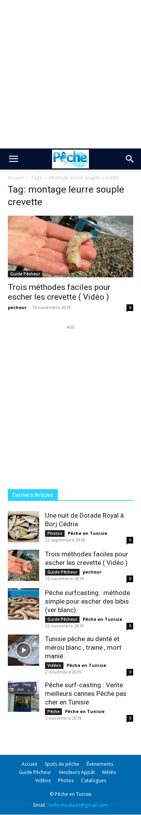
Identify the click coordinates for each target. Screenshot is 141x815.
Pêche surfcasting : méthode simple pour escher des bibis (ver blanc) (87, 601)
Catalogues (93, 780)
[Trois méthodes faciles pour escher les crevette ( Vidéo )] (70, 246)
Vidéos (54, 665)
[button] (13, 159)
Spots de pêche (62, 764)
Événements (100, 764)
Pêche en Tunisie (87, 533)
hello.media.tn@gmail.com (78, 805)
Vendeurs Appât (77, 772)
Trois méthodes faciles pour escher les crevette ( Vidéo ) (59, 292)
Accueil (16, 177)
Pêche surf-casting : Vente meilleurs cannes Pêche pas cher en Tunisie (86, 693)
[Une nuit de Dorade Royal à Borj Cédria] (23, 526)
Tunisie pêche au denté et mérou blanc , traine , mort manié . (83, 647)
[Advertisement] (70, 74)
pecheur (17, 307)
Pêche (53, 711)
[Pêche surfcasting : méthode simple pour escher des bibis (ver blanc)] (23, 604)
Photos (54, 533)
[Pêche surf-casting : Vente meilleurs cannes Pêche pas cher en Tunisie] (23, 696)
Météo (109, 772)
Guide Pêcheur (25, 274)
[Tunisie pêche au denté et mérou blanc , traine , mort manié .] (23, 650)
